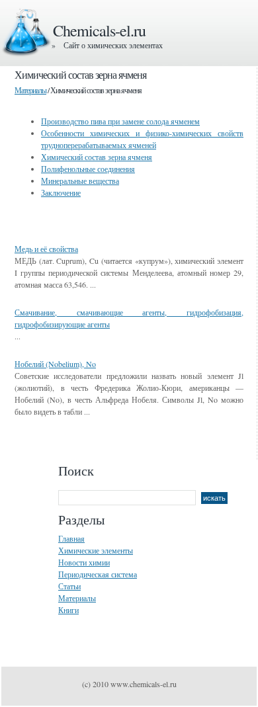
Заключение (61, 192)
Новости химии (84, 562)
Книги (68, 609)
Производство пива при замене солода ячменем (120, 121)
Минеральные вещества (80, 180)
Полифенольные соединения (88, 168)
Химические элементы (95, 550)
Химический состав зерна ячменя (96, 156)
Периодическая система (97, 574)
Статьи (69, 586)
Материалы (30, 90)
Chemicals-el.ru (99, 30)
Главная (71, 538)
